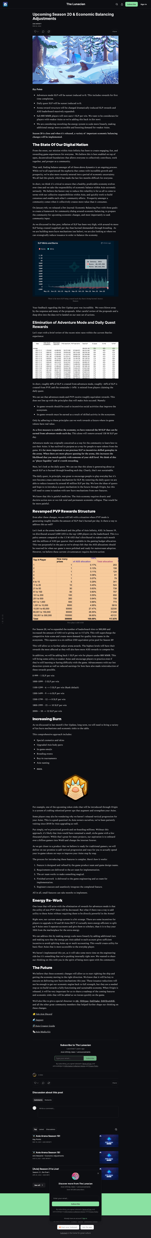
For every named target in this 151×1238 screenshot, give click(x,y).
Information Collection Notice (74, 1212)
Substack (63, 1233)
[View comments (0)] (43, 31)
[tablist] (43, 1100)
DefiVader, (95, 1001)
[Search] (116, 4)
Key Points (37, 1139)
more (39, 768)
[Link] (29, 144)
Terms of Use (86, 1209)
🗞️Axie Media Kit (41, 1032)
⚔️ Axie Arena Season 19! (46, 1136)
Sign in (144, 4)
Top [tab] (35, 1129)
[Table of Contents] (2, 619)
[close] (98, 1173)
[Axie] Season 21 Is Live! (46, 1169)
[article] (75, 1141)
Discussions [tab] (50, 1129)
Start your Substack (69, 1227)
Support (39, 1020)
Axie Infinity (37, 24)
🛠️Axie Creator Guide (44, 1026)
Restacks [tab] (48, 1100)
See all (37, 1185)
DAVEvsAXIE (108, 1001)
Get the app (87, 1227)
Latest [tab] (41, 1129)
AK (77, 1001)
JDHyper (84, 1001)
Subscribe (131, 4)
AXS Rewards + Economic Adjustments (48, 1156)
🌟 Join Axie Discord (42, 1014)
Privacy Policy (93, 1212)
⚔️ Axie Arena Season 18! (46, 1152)
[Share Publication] (122, 4)
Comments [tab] (38, 1100)
